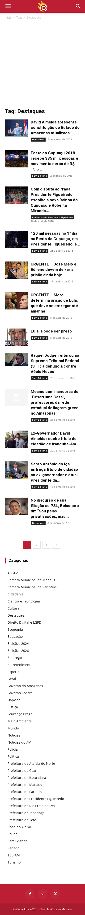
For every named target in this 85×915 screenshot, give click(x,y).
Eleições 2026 (18, 650)
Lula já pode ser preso (51, 331)
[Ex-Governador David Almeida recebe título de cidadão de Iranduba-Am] (16, 439)
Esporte (14, 671)
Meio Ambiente (20, 721)
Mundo (13, 728)
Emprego (15, 657)
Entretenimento (20, 664)
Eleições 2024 (18, 643)
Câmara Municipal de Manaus (31, 580)
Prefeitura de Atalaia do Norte (31, 763)
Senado (13, 848)
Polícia (13, 749)
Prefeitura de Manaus (25, 784)
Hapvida (14, 700)
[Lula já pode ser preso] (16, 337)
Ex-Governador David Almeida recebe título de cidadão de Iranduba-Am (53, 438)
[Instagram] (42, 894)
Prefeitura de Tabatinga (26, 813)
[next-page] (56, 545)
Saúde (12, 834)
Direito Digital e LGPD (24, 622)
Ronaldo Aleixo (19, 827)
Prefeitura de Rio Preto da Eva (31, 806)
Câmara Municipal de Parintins (32, 587)
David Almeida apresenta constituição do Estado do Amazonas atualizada (55, 127)
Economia (15, 629)
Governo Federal (21, 693)
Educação (15, 636)
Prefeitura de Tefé (22, 820)
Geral (12, 679)
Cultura (13, 608)
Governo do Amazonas (25, 686)
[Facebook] (29, 894)
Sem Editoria (39, 175)
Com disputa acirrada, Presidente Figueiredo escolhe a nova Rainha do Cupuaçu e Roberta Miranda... (54, 200)
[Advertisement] (42, 65)
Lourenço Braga (20, 714)
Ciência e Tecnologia (24, 601)
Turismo (14, 862)
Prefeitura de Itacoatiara (27, 777)
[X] (55, 894)
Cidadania (16, 594)
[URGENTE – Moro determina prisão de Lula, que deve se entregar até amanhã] (16, 300)
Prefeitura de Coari (23, 770)
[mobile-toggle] (8, 6)
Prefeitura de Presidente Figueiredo (52, 217)
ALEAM (13, 573)
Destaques (38, 139)
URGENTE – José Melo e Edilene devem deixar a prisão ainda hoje (53, 269)
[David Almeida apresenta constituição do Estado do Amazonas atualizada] (16, 128)
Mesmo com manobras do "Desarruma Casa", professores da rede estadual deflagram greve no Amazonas (54, 402)
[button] (78, 6)
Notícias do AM (19, 742)
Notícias (14, 735)
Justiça (13, 707)
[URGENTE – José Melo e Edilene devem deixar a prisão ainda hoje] (16, 270)
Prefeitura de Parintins (25, 791)
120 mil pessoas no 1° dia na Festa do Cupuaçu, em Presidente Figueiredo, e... (55, 238)
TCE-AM (14, 855)
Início (8, 18)
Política (13, 756)
